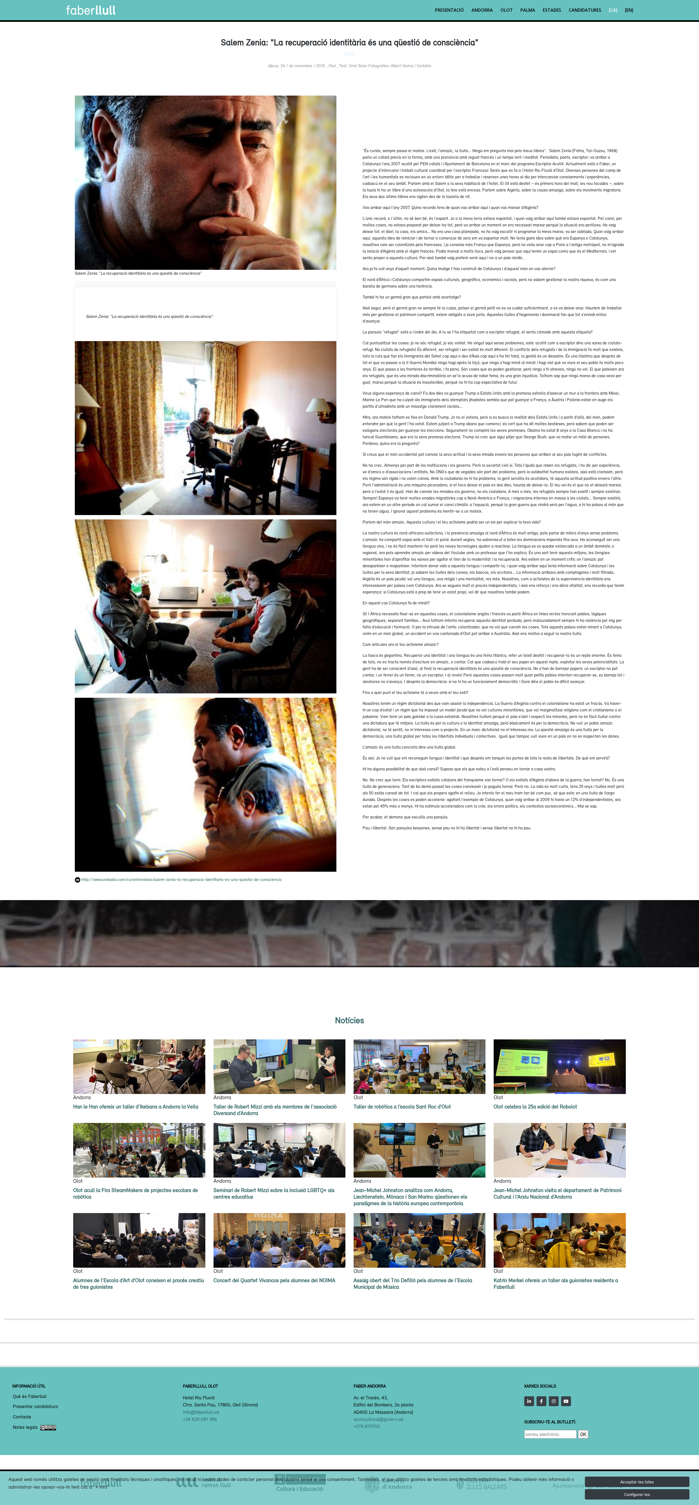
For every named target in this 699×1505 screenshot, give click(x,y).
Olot (506, 10)
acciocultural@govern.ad (378, 1419)
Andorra (482, 10)
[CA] (613, 10)
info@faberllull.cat (201, 1412)
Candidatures (585, 10)
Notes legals (25, 1427)
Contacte (22, 1417)
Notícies (349, 1020)
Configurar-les (637, 1494)
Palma (527, 10)
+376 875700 (367, 1426)
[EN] (629, 10)
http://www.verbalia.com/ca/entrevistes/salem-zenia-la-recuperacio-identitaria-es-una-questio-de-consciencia (181, 879)
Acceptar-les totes (637, 1481)
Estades (552, 10)
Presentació (449, 10)
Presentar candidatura (35, 1406)
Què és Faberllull (29, 1396)
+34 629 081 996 (200, 1419)
